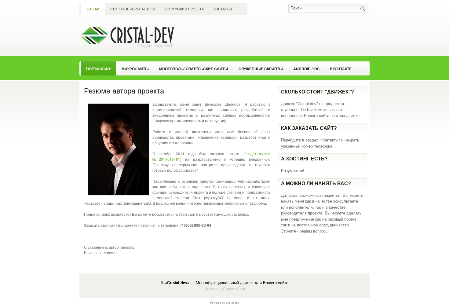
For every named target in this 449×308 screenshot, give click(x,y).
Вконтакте (341, 69)
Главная (93, 9)
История (212, 289)
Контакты (223, 9)
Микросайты (135, 69)
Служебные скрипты (261, 69)
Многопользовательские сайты (193, 69)
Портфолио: (98, 69)
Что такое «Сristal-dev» (132, 9)
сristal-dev (232, 303)
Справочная (234, 289)
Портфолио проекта (184, 9)
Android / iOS (306, 69)
